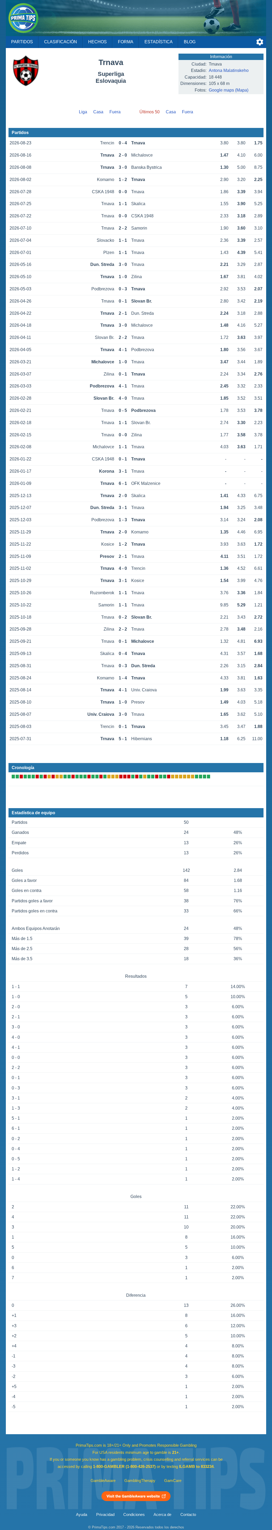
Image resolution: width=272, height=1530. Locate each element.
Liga (83, 112)
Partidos (22, 42)
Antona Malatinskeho (229, 70)
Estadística (158, 42)
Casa (98, 112)
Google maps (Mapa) (228, 90)
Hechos (97, 42)
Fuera (115, 112)
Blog (190, 42)
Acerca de (162, 1514)
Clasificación (60, 42)
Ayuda (81, 1514)
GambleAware (103, 1481)
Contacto (188, 1514)
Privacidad (105, 1514)
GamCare (172, 1481)
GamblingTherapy (139, 1481)
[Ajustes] (260, 42)
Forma (125, 42)
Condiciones (134, 1514)
